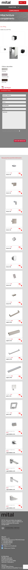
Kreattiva (8, 568)
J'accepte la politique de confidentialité (10, 130)
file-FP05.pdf (8, 87)
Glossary (3, 565)
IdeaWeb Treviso (18, 568)
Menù (21, 2)
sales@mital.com (6, 544)
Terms (3, 566)
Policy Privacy (10, 566)
